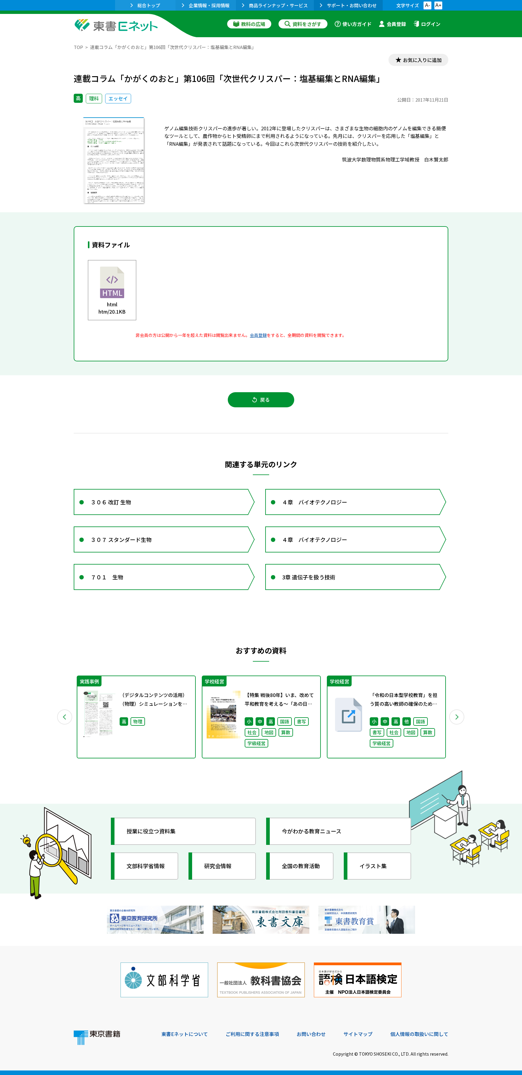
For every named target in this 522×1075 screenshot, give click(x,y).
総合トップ (148, 5)
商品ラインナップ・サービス (278, 5)
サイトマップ (357, 1034)
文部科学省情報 (146, 866)
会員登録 (396, 24)
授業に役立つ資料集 (151, 831)
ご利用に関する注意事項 (252, 1034)
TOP (78, 47)
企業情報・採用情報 (209, 5)
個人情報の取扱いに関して (419, 1034)
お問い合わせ (311, 1034)
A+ (438, 5)
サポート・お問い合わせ (352, 5)
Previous (65, 717)
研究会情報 (217, 866)
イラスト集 (373, 866)
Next (457, 717)
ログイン (430, 24)
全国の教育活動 (301, 866)
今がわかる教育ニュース (311, 831)
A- (427, 5)
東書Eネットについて (184, 1034)
